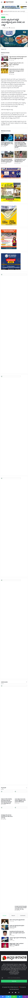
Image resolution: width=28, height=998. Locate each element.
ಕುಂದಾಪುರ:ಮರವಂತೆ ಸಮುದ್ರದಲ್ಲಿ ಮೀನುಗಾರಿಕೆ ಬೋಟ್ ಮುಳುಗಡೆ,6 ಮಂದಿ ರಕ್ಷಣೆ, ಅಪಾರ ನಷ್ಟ (21, 908)
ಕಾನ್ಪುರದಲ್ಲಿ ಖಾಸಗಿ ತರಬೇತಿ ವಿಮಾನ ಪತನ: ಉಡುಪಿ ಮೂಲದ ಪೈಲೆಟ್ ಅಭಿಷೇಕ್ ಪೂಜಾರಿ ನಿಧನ (17, 933)
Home (3, 14)
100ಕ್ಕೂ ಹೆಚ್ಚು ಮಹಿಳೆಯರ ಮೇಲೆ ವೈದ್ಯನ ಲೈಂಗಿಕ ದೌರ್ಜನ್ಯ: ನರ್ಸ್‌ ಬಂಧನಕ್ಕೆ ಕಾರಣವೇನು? (20, 160)
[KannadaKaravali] (8, 2)
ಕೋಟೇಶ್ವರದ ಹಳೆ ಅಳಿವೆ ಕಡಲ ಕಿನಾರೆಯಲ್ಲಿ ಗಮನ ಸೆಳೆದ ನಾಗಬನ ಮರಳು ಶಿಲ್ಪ (7, 816)
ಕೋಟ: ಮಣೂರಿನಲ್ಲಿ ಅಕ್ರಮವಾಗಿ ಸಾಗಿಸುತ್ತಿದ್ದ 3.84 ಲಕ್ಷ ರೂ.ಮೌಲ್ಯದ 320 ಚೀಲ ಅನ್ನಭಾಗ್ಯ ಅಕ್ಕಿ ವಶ (7, 160)
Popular (4, 915)
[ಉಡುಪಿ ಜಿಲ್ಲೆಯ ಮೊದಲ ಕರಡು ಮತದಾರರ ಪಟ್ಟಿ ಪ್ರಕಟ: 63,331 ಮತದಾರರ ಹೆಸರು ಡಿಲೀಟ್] (21, 794)
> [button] (25, 734)
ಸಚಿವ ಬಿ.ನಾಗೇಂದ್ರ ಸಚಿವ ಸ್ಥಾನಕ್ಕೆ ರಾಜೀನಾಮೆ (17, 919)
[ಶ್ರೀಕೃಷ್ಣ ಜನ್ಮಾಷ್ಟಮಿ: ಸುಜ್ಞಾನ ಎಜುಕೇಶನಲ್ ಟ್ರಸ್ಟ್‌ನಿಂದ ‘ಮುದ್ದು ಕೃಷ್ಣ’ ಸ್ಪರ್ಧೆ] (5, 945)
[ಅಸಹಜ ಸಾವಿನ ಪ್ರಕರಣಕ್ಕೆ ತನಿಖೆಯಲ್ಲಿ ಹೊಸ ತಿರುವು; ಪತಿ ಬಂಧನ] (5, 927)
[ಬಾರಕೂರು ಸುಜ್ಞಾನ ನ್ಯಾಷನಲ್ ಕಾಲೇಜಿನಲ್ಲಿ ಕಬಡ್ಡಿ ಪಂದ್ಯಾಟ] (5, 939)
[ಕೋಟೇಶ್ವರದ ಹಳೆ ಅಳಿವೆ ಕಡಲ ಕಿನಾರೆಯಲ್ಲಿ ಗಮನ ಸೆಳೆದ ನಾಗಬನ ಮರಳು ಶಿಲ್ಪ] (7, 810)
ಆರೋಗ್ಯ (7, 14)
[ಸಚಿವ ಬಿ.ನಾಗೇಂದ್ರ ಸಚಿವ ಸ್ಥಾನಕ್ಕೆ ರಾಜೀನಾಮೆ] (5, 921)
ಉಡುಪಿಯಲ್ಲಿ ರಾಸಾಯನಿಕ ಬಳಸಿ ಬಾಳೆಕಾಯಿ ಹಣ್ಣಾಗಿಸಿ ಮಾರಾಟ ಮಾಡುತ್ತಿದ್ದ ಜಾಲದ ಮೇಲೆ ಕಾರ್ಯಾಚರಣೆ (16, 71)
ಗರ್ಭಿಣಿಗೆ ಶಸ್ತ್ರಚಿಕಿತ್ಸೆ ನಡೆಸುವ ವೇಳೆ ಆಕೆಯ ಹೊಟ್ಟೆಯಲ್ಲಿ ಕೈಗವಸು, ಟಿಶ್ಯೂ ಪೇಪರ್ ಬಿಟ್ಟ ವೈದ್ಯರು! (7, 144)
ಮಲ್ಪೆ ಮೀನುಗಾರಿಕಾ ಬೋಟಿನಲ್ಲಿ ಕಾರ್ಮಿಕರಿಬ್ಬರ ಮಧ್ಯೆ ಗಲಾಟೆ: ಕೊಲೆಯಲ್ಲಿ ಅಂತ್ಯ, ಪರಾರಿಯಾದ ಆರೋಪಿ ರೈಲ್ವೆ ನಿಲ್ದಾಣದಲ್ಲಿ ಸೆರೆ (6, 801)
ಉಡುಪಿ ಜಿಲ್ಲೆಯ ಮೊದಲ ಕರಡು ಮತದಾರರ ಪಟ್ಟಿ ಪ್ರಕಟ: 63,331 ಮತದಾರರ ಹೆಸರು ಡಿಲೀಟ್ (20, 800)
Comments (22, 915)
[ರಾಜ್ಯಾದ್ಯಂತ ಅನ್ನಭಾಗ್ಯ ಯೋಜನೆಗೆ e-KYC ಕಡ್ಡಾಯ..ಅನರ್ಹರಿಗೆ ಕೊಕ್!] (4, 64)
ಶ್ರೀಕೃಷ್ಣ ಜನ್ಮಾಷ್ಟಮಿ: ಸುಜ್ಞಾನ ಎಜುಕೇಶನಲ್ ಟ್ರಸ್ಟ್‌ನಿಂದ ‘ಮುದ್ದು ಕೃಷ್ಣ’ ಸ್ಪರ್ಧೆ (17, 944)
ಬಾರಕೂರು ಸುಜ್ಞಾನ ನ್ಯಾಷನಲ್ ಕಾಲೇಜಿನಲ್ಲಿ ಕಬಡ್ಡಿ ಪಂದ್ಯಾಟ (12, 11)
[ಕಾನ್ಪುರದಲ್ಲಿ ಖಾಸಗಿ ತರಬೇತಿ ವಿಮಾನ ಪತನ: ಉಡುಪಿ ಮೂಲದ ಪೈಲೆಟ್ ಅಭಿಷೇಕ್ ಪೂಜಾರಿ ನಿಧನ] (5, 933)
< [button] (3, 734)
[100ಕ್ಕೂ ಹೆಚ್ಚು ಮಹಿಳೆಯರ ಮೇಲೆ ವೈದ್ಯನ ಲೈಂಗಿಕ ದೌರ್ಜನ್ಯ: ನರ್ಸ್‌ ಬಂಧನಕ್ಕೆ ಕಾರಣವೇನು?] (21, 154)
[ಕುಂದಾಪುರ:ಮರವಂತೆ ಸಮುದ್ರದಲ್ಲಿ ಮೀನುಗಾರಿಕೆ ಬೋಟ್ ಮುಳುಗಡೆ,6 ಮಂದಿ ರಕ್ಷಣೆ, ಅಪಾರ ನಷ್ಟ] (21, 856)
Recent (13, 915)
